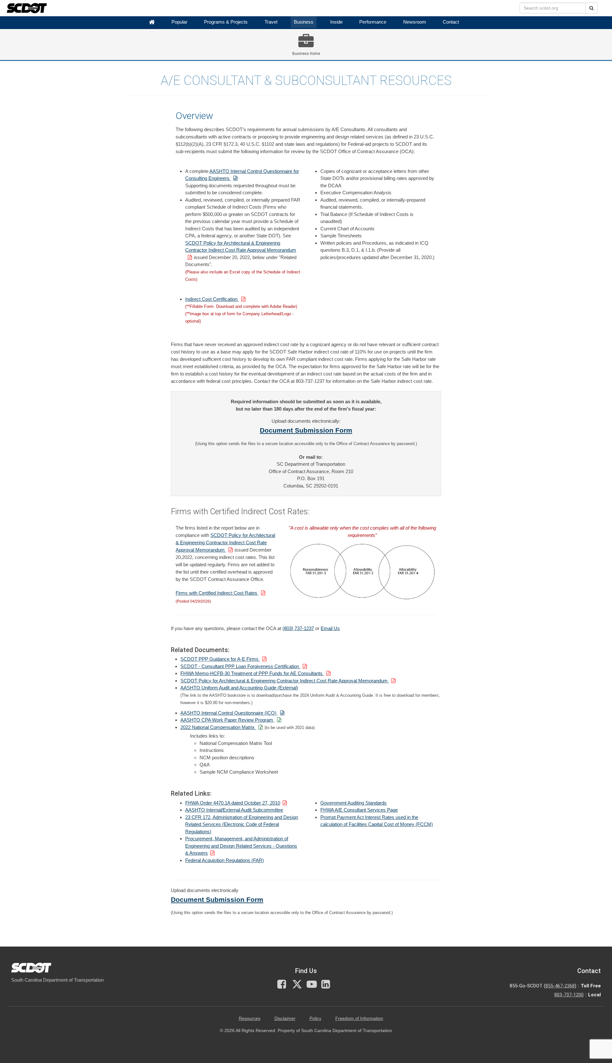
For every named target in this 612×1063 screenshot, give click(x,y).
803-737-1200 (569, 995)
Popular (179, 22)
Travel (271, 22)
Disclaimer (284, 1018)
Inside (336, 22)
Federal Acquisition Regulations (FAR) (224, 860)
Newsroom (414, 22)
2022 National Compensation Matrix (218, 727)
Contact (451, 22)
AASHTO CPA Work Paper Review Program (227, 720)
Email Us (330, 628)
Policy (315, 1018)
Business (303, 22)
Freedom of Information (359, 1018)
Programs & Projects (226, 22)
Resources (249, 1018)
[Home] (152, 22)
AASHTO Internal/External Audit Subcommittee (234, 810)
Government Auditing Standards (353, 803)
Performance (372, 22)
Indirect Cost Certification (212, 299)
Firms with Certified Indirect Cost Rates (217, 593)
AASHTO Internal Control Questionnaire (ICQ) (229, 713)
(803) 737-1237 (298, 628)
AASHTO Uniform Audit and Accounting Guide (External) (239, 687)
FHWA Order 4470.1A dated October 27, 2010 (232, 803)
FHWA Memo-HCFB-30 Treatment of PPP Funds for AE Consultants (252, 673)
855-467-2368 (560, 986)
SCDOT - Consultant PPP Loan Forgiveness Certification (240, 666)
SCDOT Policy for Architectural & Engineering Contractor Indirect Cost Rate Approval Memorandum (240, 246)
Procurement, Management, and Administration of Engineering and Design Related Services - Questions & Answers (241, 846)
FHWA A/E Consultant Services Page (359, 810)
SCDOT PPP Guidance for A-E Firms (220, 659)
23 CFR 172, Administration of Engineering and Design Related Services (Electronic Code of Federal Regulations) (241, 824)
